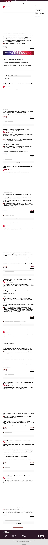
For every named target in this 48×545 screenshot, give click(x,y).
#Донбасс (31, 0)
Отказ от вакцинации (12, 520)
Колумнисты (24, 536)
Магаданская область (8, 271)
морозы (6, 467)
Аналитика (13, 536)
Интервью (4, 536)
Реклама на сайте (37, 16)
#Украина (23, 0)
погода (9, 467)
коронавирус (12, 321)
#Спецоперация (17, 0)
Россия (6, 159)
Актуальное (14, 535)
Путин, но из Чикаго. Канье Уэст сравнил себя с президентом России (14, 43)
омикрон (16, 321)
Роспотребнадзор (17, 520)
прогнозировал (25, 304)
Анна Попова (6, 520)
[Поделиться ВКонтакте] (31, 48)
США (8, 159)
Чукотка (12, 271)
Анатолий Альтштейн (7, 321)
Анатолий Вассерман (7, 215)
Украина (10, 159)
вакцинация (12, 215)
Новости (23, 535)
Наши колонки (5, 535)
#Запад (27, 0)
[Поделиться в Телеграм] (33, 48)
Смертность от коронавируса (22, 321)
